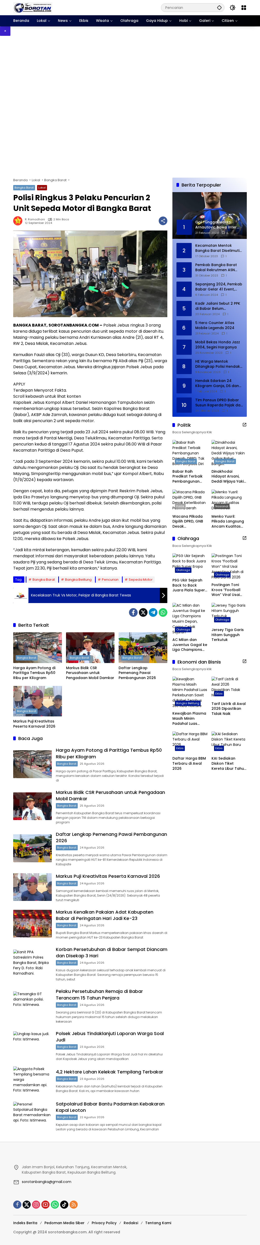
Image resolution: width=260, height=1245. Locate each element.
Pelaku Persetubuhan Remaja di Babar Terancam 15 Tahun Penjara (99, 994)
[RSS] (74, 1205)
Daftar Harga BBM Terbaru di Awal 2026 (189, 763)
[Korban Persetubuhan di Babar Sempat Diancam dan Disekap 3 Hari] (32, 963)
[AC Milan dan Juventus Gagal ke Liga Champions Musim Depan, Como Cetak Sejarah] (190, 619)
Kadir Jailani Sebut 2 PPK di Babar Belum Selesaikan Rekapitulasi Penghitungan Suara (217, 306)
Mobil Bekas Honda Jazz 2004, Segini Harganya (217, 345)
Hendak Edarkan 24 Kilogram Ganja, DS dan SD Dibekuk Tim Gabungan (217, 383)
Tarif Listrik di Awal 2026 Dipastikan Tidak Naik (229, 708)
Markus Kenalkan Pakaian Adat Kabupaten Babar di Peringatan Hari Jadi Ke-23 (104, 915)
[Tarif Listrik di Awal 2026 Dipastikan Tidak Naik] (229, 688)
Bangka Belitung (78, 579)
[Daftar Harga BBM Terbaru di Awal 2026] (190, 742)
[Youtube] (45, 1205)
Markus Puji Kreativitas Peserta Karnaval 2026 (34, 724)
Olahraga (183, 570)
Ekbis (219, 693)
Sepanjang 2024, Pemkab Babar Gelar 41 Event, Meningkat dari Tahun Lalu (218, 287)
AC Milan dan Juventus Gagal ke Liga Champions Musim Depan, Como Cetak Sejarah (189, 644)
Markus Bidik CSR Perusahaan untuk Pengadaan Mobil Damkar (90, 673)
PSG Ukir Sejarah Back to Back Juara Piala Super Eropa (188, 585)
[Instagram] (36, 1205)
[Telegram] (153, 612)
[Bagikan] (163, 221)
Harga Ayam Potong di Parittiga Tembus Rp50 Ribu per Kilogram (34, 673)
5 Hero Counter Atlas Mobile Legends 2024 (214, 325)
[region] (130, 107)
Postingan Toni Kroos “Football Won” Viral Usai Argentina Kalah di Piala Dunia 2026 (229, 589)
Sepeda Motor (141, 579)
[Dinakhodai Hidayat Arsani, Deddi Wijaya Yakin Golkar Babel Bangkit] (229, 453)
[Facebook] (133, 612)
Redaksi (131, 1222)
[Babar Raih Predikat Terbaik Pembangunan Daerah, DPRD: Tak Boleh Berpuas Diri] (190, 453)
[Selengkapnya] (244, 424)
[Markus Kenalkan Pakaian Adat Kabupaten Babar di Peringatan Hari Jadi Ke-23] (32, 924)
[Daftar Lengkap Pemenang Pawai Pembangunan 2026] (143, 647)
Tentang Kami (158, 1222)
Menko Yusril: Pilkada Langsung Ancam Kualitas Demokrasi (228, 521)
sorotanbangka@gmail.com (46, 1181)
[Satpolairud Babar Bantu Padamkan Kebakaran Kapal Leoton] (32, 1116)
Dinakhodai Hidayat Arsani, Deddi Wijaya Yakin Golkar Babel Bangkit (229, 476)
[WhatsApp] (163, 612)
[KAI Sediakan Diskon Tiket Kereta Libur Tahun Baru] (229, 742)
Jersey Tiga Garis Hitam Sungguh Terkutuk (228, 634)
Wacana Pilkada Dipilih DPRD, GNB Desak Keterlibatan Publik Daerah (189, 521)
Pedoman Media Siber (64, 1222)
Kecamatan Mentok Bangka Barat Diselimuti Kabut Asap (217, 248)
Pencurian (110, 579)
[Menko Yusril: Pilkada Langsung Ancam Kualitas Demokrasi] (229, 500)
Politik (180, 506)
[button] (219, 7)
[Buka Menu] (244, 8)
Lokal (42, 188)
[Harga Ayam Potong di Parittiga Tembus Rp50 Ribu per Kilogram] (37, 647)
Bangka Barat (24, 188)
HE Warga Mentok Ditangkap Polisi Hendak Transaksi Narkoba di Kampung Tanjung (217, 364)
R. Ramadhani (35, 219)
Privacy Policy (104, 1222)
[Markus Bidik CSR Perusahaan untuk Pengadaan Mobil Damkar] (90, 647)
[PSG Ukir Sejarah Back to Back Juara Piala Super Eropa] (190, 564)
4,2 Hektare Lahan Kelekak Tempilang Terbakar (109, 1072)
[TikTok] (64, 1205)
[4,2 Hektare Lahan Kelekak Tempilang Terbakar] (32, 1080)
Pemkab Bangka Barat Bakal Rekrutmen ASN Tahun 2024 (216, 267)
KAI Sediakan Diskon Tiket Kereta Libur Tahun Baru (229, 763)
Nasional (221, 506)
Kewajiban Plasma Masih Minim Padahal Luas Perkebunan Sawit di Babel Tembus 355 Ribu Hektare (189, 718)
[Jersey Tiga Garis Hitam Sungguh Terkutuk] (229, 614)
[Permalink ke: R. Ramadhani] (19, 220)
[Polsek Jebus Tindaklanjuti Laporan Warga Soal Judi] (32, 1045)
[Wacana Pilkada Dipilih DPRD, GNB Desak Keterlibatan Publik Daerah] (190, 500)
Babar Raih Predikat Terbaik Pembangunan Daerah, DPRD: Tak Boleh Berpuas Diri (189, 476)
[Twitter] (143, 612)
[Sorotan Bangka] (32, 7)
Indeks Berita (25, 1222)
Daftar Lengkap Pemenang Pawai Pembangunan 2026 (137, 673)
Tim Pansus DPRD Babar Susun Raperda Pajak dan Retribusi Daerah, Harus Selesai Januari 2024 (219, 403)
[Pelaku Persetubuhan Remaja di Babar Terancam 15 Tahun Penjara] (32, 1005)
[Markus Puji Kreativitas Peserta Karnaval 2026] (37, 701)
